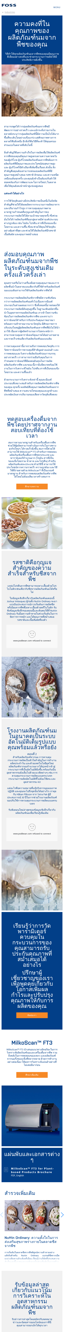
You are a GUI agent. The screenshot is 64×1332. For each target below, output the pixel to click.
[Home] (9, 5)
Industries (10, 12)
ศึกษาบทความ (32, 486)
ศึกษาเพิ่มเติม (31, 1074)
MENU (57, 7)
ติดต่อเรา (32, 1015)
